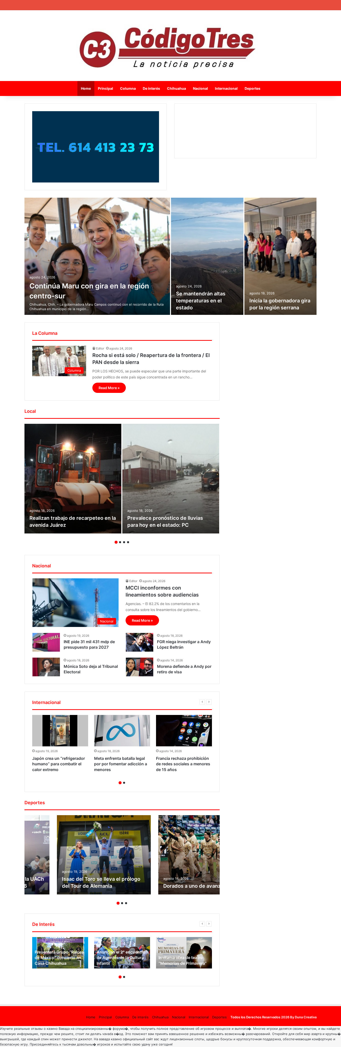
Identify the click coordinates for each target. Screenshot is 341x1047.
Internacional (226, 88)
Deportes (252, 88)
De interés (151, 88)
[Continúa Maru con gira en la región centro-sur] (97, 256)
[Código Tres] (170, 45)
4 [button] (128, 542)
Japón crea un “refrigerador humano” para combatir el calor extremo (58, 764)
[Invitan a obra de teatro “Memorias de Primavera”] (184, 952)
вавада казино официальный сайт (126, 1039)
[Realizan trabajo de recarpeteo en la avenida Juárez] (72, 478)
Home (86, 88)
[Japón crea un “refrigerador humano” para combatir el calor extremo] (60, 730)
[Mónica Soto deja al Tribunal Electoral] (46, 667)
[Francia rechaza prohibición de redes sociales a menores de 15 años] (184, 730)
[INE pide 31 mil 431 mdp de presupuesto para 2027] (46, 642)
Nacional (200, 88)
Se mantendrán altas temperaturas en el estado (200, 301)
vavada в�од (112, 1034)
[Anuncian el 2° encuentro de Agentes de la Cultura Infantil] (122, 952)
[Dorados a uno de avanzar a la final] (205, 854)
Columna (128, 88)
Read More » (109, 388)
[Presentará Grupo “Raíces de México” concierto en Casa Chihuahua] (60, 952)
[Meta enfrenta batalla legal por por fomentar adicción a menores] (122, 730)
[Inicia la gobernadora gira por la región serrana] (280, 256)
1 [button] (116, 542)
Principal (105, 88)
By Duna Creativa (303, 1017)
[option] (170, 256)
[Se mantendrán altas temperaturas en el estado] (207, 256)
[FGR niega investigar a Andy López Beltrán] (139, 642)
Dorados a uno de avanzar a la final (204, 886)
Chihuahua (176, 88)
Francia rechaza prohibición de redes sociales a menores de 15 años (183, 764)
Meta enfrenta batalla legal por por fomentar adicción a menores (120, 764)
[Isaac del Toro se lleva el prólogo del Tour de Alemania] (104, 854)
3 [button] (124, 542)
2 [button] (120, 542)
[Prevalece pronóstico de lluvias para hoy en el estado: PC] (170, 478)
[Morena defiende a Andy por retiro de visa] (139, 667)
